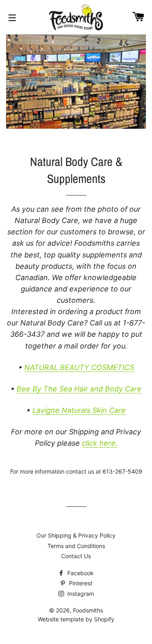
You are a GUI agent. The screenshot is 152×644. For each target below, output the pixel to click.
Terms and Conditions (76, 545)
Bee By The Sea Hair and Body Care (79, 389)
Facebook (80, 573)
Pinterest (79, 583)
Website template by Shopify (76, 619)
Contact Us (76, 556)
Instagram (80, 593)
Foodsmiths (88, 610)
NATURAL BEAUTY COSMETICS (79, 367)
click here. (100, 443)
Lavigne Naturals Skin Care (79, 410)
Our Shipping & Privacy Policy (76, 535)
